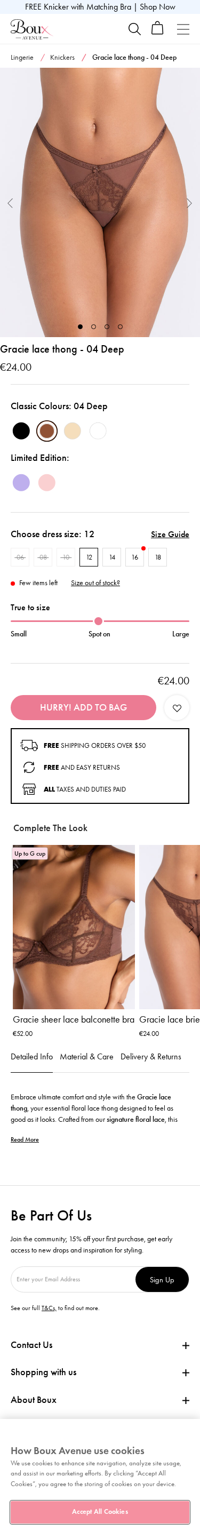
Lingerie (22, 57)
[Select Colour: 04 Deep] (47, 431)
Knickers (62, 57)
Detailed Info (32, 1056)
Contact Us (31, 1345)
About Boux (34, 1400)
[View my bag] (157, 32)
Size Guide (170, 534)
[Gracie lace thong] (100, 203)
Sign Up (162, 1279)
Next (189, 202)
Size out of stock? (95, 583)
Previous (10, 202)
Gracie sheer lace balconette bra (73, 1019)
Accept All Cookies (99, 1511)
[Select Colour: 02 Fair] (72, 431)
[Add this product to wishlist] (176, 707)
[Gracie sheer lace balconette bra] (74, 927)
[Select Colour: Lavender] (21, 482)
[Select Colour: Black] (21, 431)
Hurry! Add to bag (83, 707)
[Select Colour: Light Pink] (47, 482)
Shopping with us (43, 1372)
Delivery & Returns (151, 1056)
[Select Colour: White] (98, 431)
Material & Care (87, 1056)
